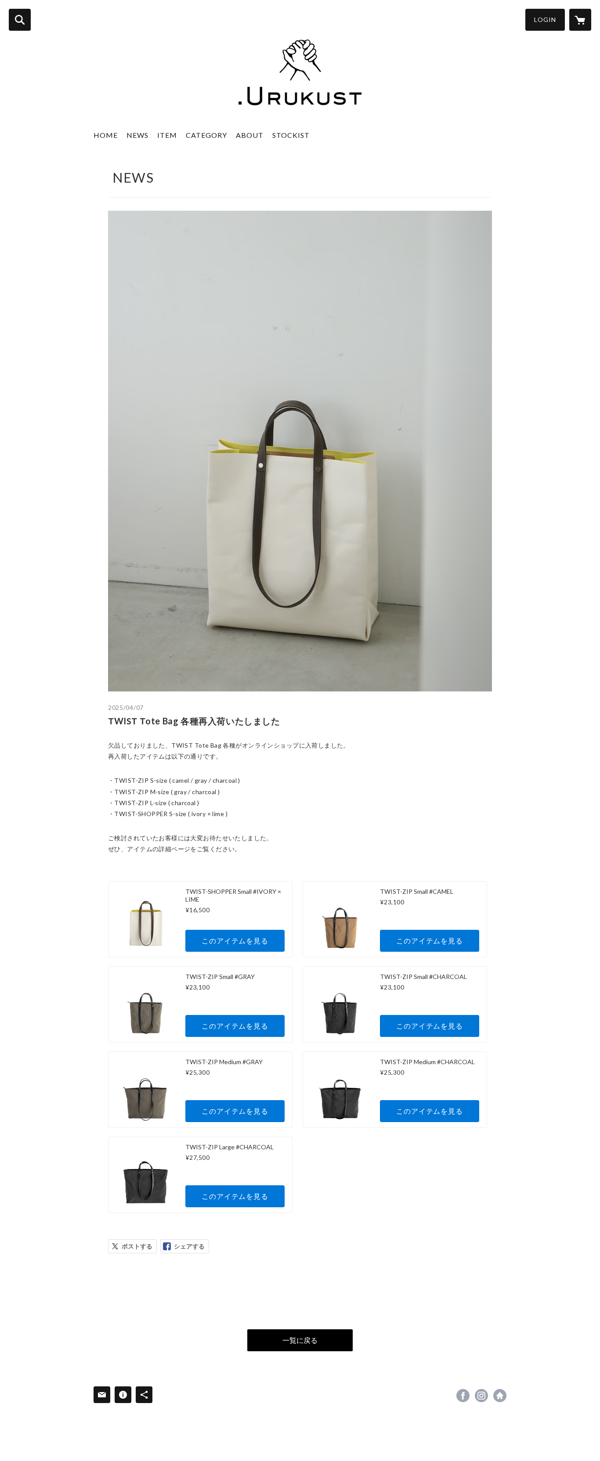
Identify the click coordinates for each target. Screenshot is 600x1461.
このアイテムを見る (235, 940)
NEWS (137, 135)
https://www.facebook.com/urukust (463, 1395)
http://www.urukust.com (499, 1395)
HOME (106, 135)
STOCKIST (291, 135)
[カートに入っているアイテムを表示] (580, 20)
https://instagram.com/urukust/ (481, 1395)
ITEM (167, 135)
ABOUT (250, 135)
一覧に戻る (300, 1340)
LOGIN (545, 19)
